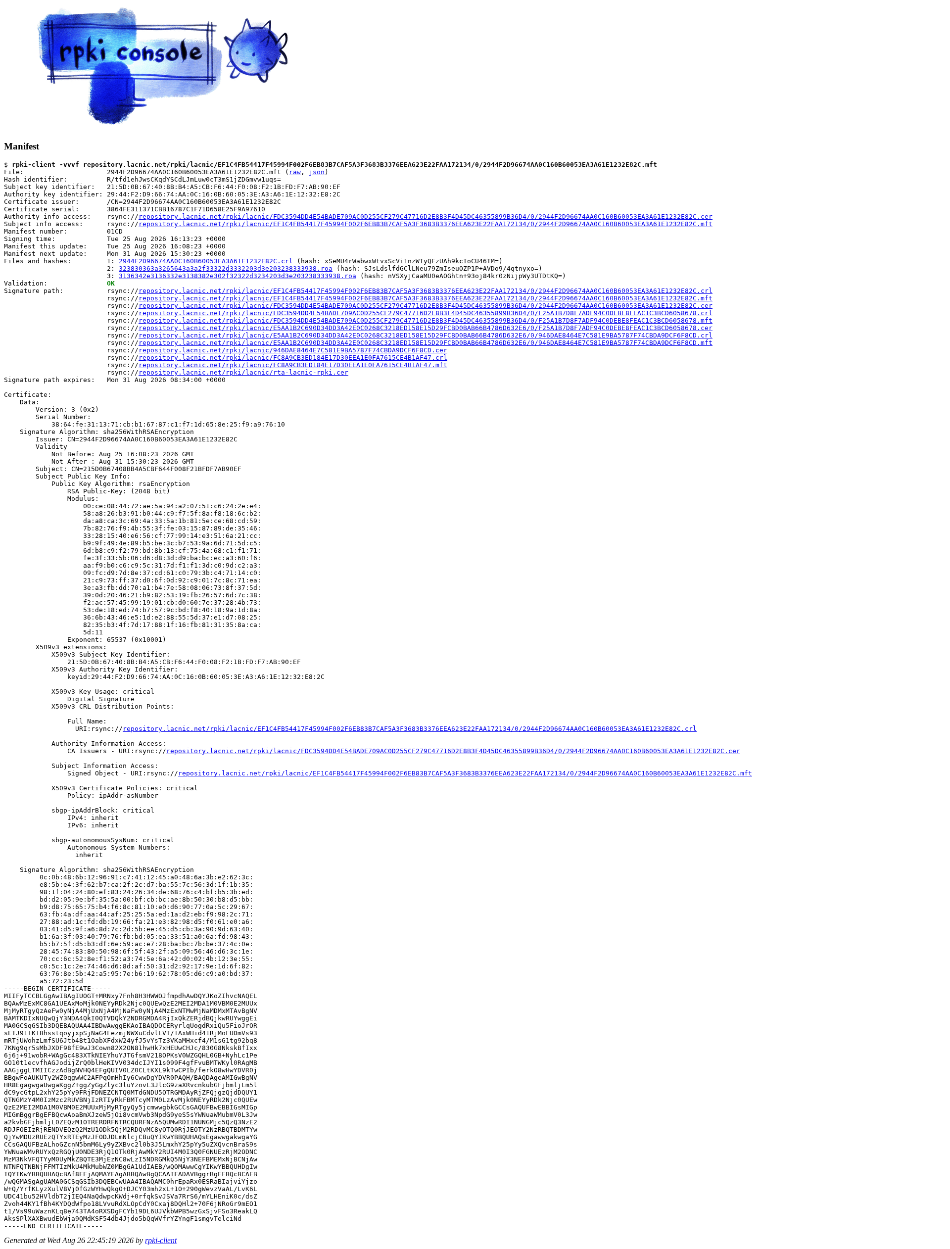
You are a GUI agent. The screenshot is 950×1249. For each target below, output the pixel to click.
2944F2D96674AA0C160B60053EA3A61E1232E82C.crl (206, 261)
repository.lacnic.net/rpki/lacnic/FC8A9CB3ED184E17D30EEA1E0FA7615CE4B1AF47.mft (293, 365)
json (317, 172)
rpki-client (161, 1240)
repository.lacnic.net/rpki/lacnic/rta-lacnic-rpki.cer (243, 372)
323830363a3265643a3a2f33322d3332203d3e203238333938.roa (225, 268)
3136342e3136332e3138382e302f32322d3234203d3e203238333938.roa (237, 276)
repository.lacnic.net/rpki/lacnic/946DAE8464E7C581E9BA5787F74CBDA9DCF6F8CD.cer (293, 350)
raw (295, 172)
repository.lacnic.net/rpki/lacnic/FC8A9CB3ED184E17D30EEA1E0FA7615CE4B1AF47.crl (293, 357)
